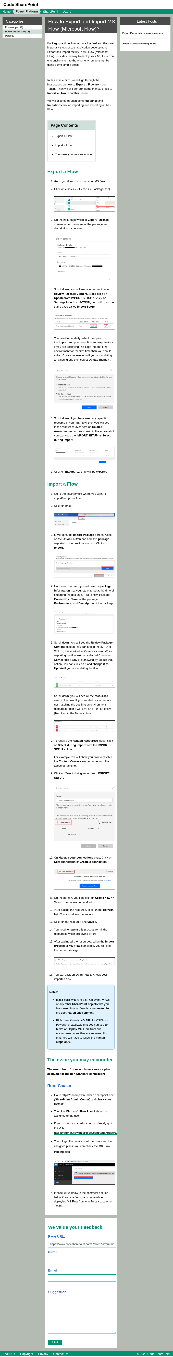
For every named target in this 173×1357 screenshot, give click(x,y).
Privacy (43, 1353)
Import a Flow (63, 145)
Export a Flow (63, 136)
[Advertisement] (145, 81)
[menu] (21, 31)
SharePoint (50, 11)
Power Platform (27, 11)
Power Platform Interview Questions (143, 33)
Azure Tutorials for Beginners (139, 43)
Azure (67, 11)
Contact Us (60, 1353)
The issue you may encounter (73, 154)
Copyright (26, 1353)
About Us (9, 1353)
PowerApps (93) (14, 27)
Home (7, 11)
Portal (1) (10, 35)
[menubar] (37, 11)
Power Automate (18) (17, 31)
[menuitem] (6, 11)
